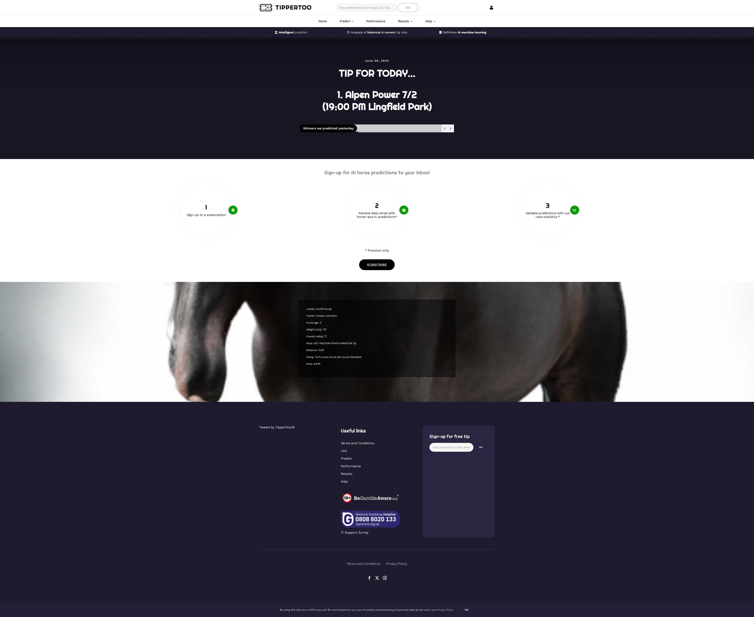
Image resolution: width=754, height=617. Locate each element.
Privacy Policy (444, 609)
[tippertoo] (286, 5)
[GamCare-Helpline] (370, 512)
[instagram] (385, 578)
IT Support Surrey (354, 532)
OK (467, 609)
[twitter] (377, 578)
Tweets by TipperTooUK (277, 427)
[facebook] (369, 578)
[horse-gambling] (370, 494)
